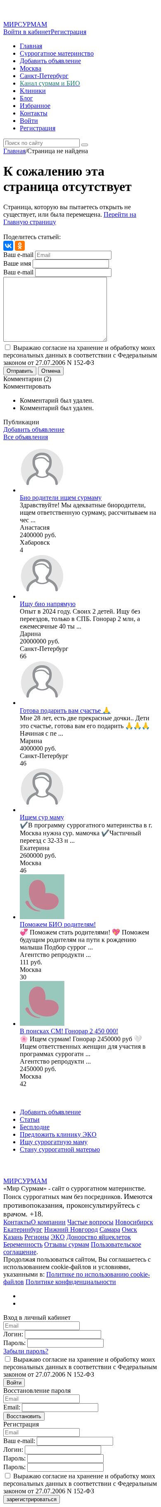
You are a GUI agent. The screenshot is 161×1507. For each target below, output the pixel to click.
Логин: (13, 1334)
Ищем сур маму (42, 817)
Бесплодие (35, 1126)
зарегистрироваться (32, 1499)
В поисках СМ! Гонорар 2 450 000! (69, 1031)
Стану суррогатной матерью (60, 1149)
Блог (26, 98)
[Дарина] (42, 596)
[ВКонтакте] (8, 246)
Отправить (20, 371)
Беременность (23, 1244)
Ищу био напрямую (48, 603)
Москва (30, 68)
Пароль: (14, 1342)
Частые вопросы (90, 1222)
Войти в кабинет (27, 31)
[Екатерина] (42, 809)
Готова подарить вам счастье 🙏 (65, 710)
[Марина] (42, 702)
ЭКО (58, 1236)
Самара (109, 1229)
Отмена (50, 371)
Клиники (33, 90)
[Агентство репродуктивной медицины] (42, 916)
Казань (13, 1236)
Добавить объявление (50, 60)
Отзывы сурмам (66, 1244)
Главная (31, 45)
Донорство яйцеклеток (98, 1236)
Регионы (36, 1236)
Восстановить (24, 1416)
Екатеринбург (23, 1229)
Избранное (35, 105)
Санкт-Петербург (44, 75)
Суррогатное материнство (57, 53)
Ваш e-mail (18, 254)
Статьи (30, 1119)
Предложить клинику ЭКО (58, 1134)
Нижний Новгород (71, 1229)
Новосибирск (134, 1222)
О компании (48, 1222)
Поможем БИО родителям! (58, 924)
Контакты (33, 113)
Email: (11, 1407)
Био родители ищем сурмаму (61, 497)
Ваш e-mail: (19, 1440)
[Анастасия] (42, 490)
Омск (129, 1229)
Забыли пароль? (25, 1351)
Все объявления (25, 436)
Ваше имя (17, 263)
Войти (29, 120)
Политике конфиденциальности (71, 1281)
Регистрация (68, 31)
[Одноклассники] (20, 246)
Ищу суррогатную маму (54, 1141)
